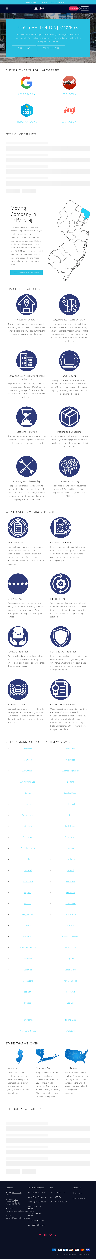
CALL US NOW (24, 48)
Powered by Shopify (84, 1254)
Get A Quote (74, 8)
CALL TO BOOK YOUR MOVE (26, 272)
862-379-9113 (84, 8)
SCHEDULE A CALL (51, 48)
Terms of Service (78, 1198)
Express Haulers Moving (70, 1254)
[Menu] (7, 8)
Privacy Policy (77, 1193)
